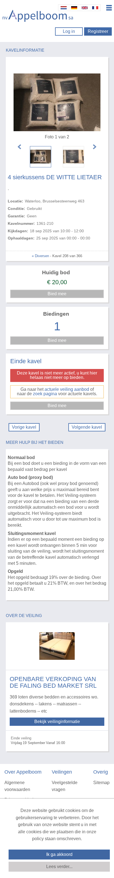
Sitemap (101, 782)
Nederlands (64, 8)
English (85, 8)
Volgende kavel (87, 427)
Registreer (98, 31)
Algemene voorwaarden (17, 786)
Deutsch (74, 8)
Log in (69, 31)
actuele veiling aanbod (67, 389)
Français (95, 8)
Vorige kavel (24, 427)
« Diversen (40, 256)
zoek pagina (45, 393)
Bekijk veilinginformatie (57, 721)
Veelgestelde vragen (64, 786)
